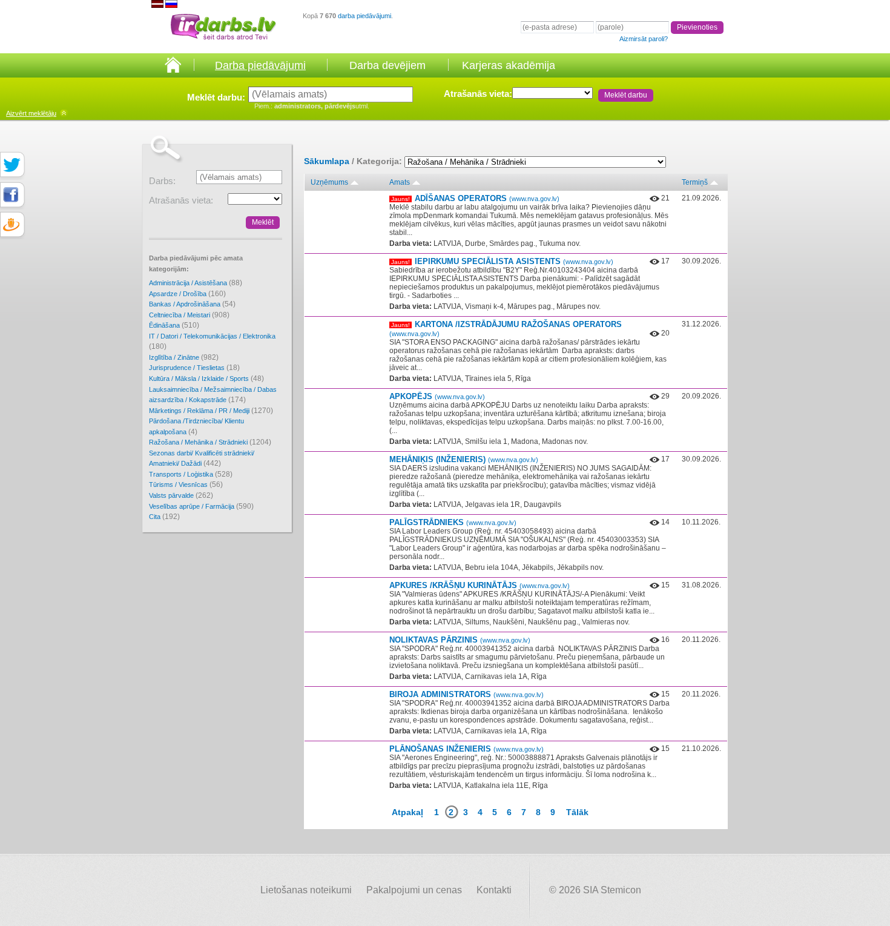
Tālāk (577, 812)
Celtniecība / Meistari (189, 315)
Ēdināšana (174, 325)
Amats (399, 182)
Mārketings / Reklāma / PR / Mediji (211, 410)
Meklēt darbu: (216, 97)
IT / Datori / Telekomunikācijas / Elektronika (212, 341)
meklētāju (31, 113)
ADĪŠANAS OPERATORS (487, 198)
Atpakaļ (407, 812)
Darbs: (162, 181)
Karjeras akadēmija (508, 65)
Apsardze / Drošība (187, 293)
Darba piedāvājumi (260, 65)
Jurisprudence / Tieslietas (194, 367)
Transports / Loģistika (190, 474)
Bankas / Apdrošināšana (192, 304)
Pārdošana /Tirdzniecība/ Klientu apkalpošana (196, 426)
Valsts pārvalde (181, 495)
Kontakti (494, 890)
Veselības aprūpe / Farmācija (201, 506)
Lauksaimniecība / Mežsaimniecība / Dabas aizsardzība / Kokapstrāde (213, 395)
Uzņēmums (329, 182)
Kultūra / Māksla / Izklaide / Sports (206, 378)
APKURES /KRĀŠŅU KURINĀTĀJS (479, 585)
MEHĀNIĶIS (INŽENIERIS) (463, 459)
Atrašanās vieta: (478, 93)
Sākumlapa (326, 161)
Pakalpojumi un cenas (414, 890)
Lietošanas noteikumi (306, 890)
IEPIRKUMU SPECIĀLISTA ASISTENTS (514, 261)
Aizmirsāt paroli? (643, 38)
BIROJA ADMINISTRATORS (466, 694)
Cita (164, 516)
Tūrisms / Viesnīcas (186, 484)
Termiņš (695, 182)
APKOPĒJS (437, 396)
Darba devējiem (387, 65)
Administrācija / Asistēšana (195, 283)
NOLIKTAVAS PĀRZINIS (459, 639)
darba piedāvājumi (364, 15)
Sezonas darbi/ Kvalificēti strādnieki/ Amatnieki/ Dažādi (201, 458)
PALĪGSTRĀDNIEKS (452, 522)
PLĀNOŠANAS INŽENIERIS (466, 748)
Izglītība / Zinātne (184, 357)
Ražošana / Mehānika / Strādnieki (210, 442)
